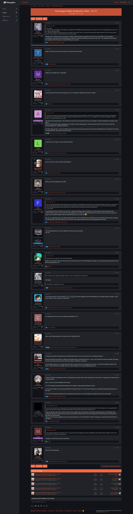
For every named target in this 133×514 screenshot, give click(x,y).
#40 (118, 447)
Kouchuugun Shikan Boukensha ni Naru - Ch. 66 (47, 474)
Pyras (38, 384)
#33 (118, 294)
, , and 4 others (59, 84)
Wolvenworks (38, 342)
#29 (118, 198)
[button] (10, 16)
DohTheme (107, 511)
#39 (118, 427)
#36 (118, 353)
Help (75, 510)
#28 (118, 179)
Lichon (38, 148)
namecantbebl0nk (114, 494)
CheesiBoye (38, 323)
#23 (118, 70)
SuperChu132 (38, 168)
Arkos (38, 411)
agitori (38, 188)
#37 (118, 375)
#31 (118, 252)
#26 (118, 139)
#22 (118, 48)
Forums (5, 12)
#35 (118, 333)
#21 (118, 22)
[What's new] (129, 2)
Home (4, 8)
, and (53, 173)
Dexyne (116, 484)
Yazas (38, 262)
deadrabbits (38, 99)
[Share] (116, 23)
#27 (118, 159)
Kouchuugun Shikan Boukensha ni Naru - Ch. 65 (47, 478)
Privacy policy (68, 510)
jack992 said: (49, 25)
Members (5, 20)
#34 (118, 313)
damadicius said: (50, 430)
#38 (118, 402)
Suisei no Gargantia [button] (70, 296)
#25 (118, 110)
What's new (6, 16)
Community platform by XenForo (109, 510)
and (52, 64)
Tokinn (116, 475)
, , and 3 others (58, 368)
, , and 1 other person (57, 153)
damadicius (38, 303)
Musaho (38, 79)
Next (44, 18)
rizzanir (38, 456)
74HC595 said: (49, 202)
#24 (118, 90)
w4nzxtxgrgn (38, 281)
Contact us (50, 510)
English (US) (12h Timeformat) (39, 510)
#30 (118, 228)
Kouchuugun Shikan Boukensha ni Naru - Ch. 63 (47, 488)
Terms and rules (59, 510)
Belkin (38, 32)
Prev (33, 18)
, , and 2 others (56, 42)
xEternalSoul (115, 480)
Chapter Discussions (52, 475)
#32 (118, 272)
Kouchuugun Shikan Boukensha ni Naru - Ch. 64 (47, 483)
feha (38, 208)
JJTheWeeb (115, 489)
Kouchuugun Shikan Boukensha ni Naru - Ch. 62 (47, 492)
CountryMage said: (50, 405)
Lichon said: (49, 255)
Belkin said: (49, 113)
